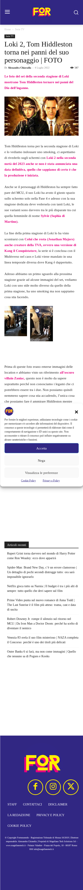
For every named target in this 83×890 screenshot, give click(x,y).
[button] (76, 412)
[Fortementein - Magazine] (41, 12)
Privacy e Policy (51, 480)
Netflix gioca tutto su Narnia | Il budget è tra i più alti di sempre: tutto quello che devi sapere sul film (42, 589)
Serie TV (20, 29)
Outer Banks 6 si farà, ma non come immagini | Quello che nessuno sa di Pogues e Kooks (41, 654)
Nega (41, 460)
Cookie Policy (28, 480)
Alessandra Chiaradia (19, 67)
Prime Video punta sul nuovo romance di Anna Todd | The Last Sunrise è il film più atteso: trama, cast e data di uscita (41, 605)
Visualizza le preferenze (41, 472)
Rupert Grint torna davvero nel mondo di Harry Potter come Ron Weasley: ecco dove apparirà (41, 556)
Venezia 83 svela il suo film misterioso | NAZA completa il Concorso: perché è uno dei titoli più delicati (42, 640)
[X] (71, 787)
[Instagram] (53, 787)
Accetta (41, 448)
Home (7, 29)
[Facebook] (35, 787)
